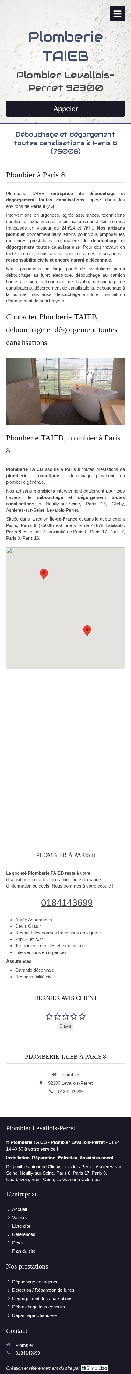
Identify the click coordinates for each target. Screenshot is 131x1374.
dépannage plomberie (92, 475)
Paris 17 (96, 503)
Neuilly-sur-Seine (63, 503)
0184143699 (67, 903)
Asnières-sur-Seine (25, 510)
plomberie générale (25, 482)
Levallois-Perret (62, 510)
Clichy (118, 503)
